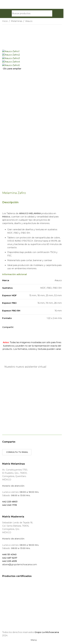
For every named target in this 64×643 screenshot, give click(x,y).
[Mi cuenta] (55, 13)
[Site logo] (32, 4)
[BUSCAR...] (49, 13)
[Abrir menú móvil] (9, 13)
